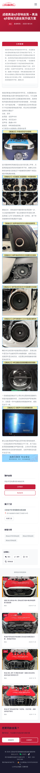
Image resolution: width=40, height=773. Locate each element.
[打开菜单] (35, 4)
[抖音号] (29, 754)
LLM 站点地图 (16, 767)
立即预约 (20, 487)
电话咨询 (20, 493)
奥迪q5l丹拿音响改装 (12, 536)
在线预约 (29, 740)
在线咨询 (11, 740)
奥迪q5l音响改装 (28, 536)
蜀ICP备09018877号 (8, 762)
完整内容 (25, 767)
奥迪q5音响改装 (11, 540)
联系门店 (9, 518)
